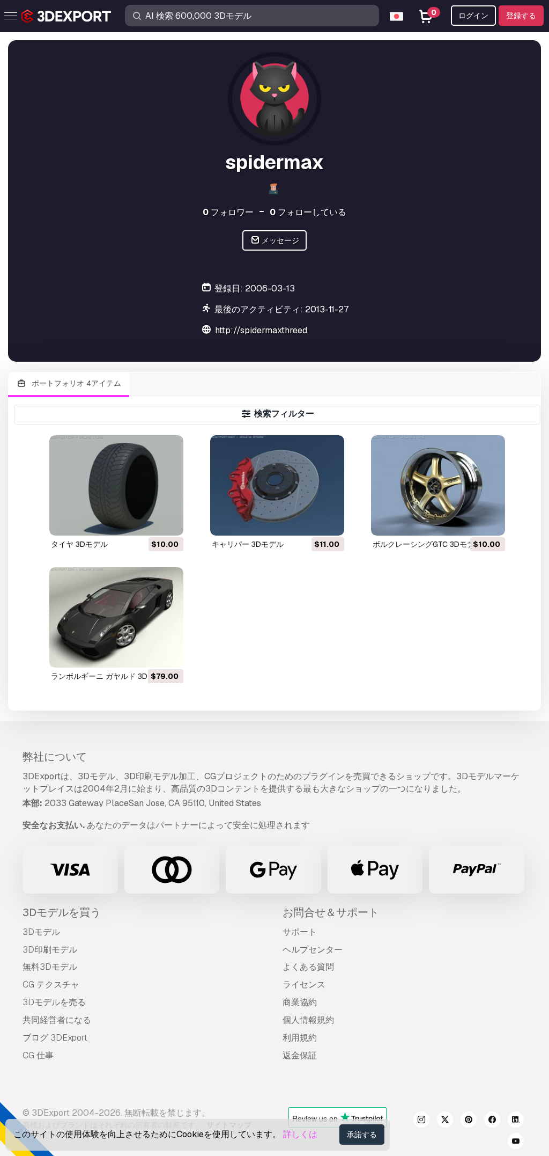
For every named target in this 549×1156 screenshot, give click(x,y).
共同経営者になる (57, 1020)
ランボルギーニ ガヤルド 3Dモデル (110, 676)
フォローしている (308, 212)
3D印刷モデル (50, 949)
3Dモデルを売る (54, 1002)
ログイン (473, 15)
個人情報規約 (308, 1020)
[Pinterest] (468, 1121)
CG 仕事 (38, 1055)
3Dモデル (41, 932)
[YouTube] (515, 1142)
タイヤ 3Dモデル (79, 544)
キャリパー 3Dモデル (248, 544)
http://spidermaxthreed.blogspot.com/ (291, 330)
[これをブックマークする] (167, 520)
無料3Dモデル (50, 966)
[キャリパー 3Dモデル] (277, 485)
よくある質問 (308, 966)
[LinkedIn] (515, 1121)
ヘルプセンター (313, 949)
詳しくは (300, 1134)
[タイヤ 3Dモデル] (116, 485)
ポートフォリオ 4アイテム (75, 383)
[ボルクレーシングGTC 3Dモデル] (438, 485)
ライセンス (304, 984)
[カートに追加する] (145, 520)
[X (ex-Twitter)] (445, 1121)
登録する (521, 15)
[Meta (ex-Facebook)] (492, 1121)
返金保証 (300, 1055)
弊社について (55, 757)
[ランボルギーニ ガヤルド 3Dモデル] (116, 617)
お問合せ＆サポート (331, 912)
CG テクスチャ (51, 984)
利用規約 (300, 1037)
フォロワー (228, 212)
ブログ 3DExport (55, 1037)
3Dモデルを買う (62, 912)
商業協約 (300, 1002)
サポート (300, 932)
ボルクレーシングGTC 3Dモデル (427, 544)
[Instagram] (421, 1121)
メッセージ (279, 240)
